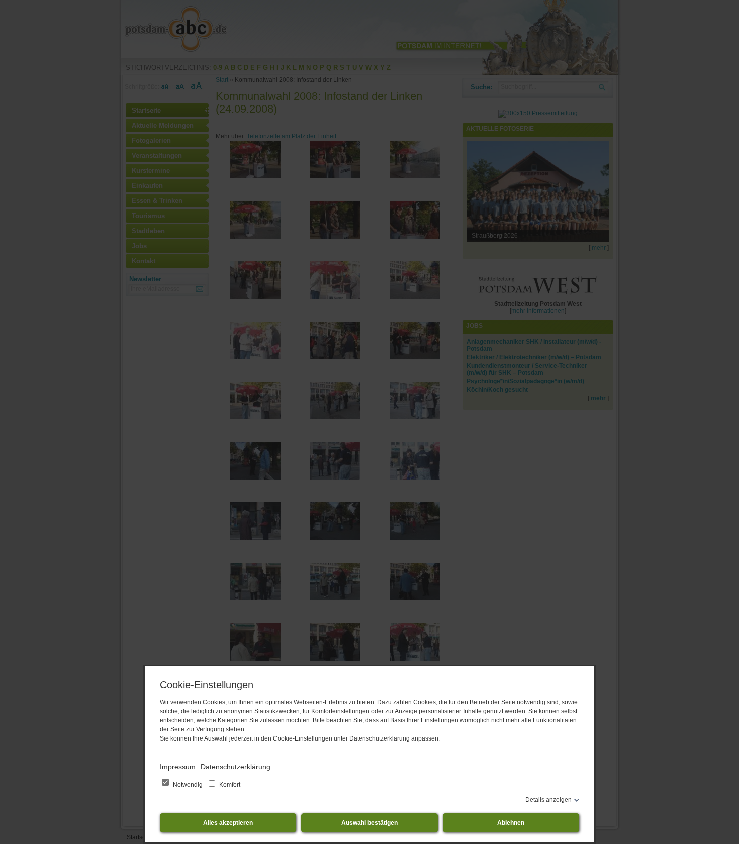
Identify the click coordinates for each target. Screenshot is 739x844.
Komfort (229, 784)
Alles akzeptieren (228, 822)
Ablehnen (510, 822)
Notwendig (187, 784)
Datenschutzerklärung (235, 767)
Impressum (178, 767)
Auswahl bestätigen (369, 822)
